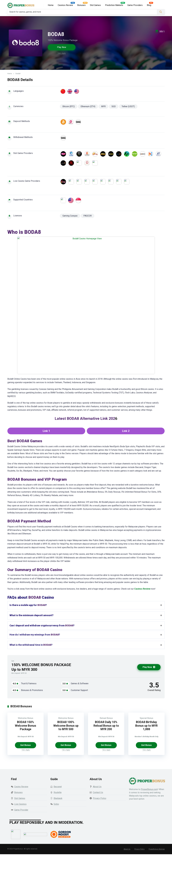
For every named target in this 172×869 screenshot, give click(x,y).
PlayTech (156, 154)
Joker (109, 154)
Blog (149, 5)
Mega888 (117, 154)
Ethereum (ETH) (88, 106)
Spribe (93, 163)
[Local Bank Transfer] (78, 122)
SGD (114, 106)
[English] (69, 91)
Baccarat (58, 786)
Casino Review (21, 786)
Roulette (58, 792)
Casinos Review (65, 5)
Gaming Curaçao (70, 215)
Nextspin (141, 154)
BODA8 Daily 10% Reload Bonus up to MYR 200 (106, 725)
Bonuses (81, 5)
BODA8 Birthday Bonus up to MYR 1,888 (146, 725)
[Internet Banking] (71, 122)
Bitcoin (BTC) (68, 106)
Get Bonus (25, 745)
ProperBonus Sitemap (157, 849)
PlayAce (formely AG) (148, 154)
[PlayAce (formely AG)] (101, 181)
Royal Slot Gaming (77, 163)
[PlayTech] (109, 181)
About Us (97, 786)
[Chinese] (63, 91)
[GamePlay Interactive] (85, 181)
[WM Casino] (125, 181)
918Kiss (61, 154)
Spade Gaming (85, 163)
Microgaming (125, 154)
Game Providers (135, 5)
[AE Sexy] (61, 181)
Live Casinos (20, 804)
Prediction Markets (114, 5)
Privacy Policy (99, 798)
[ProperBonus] (20, 4)
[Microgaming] (93, 181)
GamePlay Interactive (77, 154)
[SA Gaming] (117, 181)
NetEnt (133, 154)
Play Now (61, 47)
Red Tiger (69, 163)
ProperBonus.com (149, 789)
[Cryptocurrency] (63, 122)
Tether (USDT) (128, 106)
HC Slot (93, 154)
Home (50, 5)
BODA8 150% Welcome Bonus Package (25, 725)
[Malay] (76, 91)
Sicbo (56, 804)
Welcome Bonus (25, 718)
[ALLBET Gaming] (69, 181)
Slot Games (95, 5)
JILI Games (101, 154)
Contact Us (98, 792)
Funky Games (69, 154)
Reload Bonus (106, 718)
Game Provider (21, 810)
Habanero (85, 154)
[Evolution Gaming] (77, 181)
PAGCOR (87, 215)
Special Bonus (146, 718)
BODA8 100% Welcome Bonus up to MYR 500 (65, 725)
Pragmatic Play (61, 163)
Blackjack (58, 798)
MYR (103, 106)
